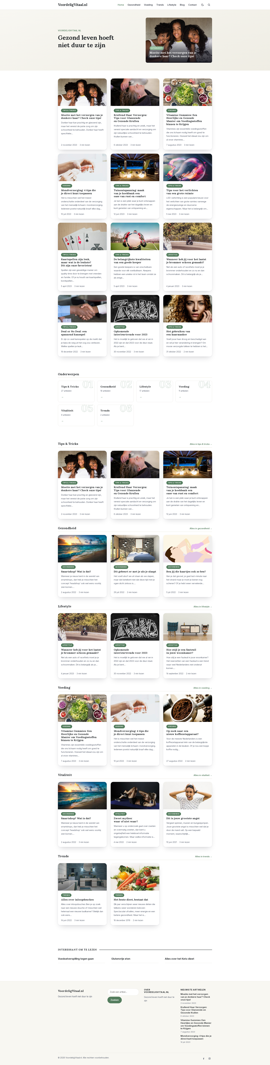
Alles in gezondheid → (201, 528)
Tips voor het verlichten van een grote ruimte (182, 192)
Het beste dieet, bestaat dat (131, 899)
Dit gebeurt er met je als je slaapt (135, 571)
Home (121, 5)
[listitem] (203, 1058)
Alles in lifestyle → (203, 606)
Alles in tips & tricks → (201, 444)
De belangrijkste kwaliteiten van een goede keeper (132, 261)
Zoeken (115, 1000)
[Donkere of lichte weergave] (202, 5)
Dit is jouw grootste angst (183, 818)
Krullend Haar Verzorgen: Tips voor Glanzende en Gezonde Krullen (130, 118)
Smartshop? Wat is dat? (76, 571)
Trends (160, 5)
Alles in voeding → (203, 688)
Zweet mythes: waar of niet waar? (126, 820)
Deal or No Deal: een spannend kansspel (74, 333)
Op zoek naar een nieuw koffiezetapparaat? (182, 732)
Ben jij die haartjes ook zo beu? (186, 571)
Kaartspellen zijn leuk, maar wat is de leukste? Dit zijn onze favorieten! (76, 262)
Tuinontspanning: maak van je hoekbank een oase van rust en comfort (130, 193)
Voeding (148, 5)
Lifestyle (171, 5)
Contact (192, 5)
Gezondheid (134, 5)
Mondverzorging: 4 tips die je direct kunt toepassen (78, 192)
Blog (182, 5)
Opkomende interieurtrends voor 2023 (130, 333)
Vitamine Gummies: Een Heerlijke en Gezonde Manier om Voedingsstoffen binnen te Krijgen (184, 119)
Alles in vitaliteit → (203, 775)
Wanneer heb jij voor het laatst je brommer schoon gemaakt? (186, 261)
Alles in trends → (203, 856)
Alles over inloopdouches (77, 899)
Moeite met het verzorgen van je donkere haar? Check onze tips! (173, 54)
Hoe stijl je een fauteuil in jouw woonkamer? (181, 651)
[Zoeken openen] (209, 5)
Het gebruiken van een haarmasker (178, 333)
